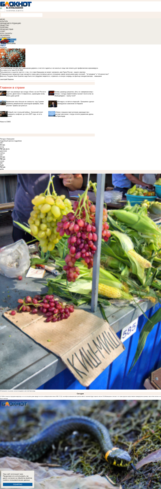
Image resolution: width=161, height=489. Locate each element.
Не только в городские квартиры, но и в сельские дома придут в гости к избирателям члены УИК (30, 396)
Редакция (3, 47)
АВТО (12, 41)
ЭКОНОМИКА (5, 35)
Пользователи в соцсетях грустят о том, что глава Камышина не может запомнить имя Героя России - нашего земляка (42, 72)
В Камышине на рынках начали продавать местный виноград (17, 391)
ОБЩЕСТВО (4, 25)
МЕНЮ (2, 19)
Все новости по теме (7, 70)
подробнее (18, 141)
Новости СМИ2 (5, 122)
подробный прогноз (7, 141)
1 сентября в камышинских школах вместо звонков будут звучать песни (82, 396)
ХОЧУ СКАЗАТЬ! (6, 33)
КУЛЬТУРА (4, 21)
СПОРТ (2, 31)
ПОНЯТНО (17, 484)
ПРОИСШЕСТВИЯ (6, 29)
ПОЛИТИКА (4, 27)
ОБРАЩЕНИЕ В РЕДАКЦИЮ (10, 23)
